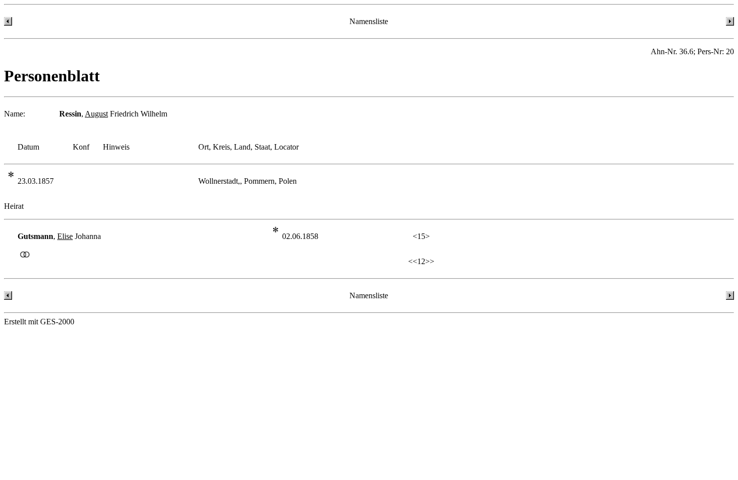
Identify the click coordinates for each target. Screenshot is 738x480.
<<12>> (421, 261)
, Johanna (59, 236)
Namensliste (368, 21)
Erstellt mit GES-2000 (39, 321)
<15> (421, 236)
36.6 (686, 51)
